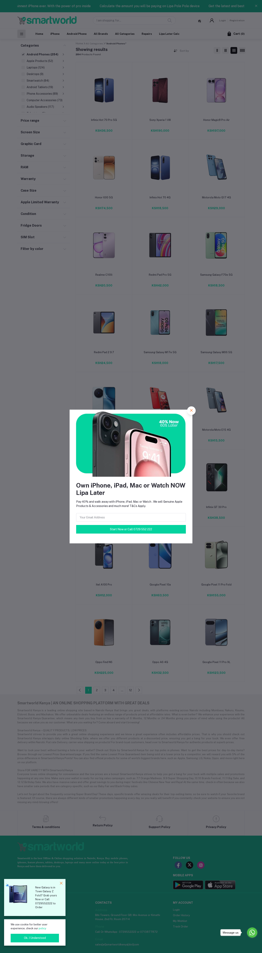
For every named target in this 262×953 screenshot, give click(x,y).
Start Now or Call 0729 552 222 (131, 529)
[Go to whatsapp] (252, 932)
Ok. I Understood (35, 938)
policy (42, 928)
